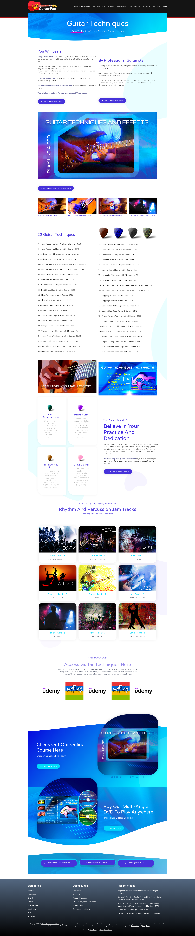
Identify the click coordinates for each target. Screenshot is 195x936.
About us (76, 894)
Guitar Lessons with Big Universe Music (133, 910)
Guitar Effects (99, 6)
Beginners (121, 6)
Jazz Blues (32, 909)
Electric (156, 6)
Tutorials (31, 916)
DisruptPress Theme (106, 930)
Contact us (77, 891)
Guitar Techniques (82, 6)
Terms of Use (135, 926)
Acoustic (146, 6)
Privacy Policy (78, 905)
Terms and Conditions (81, 909)
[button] (97, 145)
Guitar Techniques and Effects (50, 924)
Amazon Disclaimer (80, 898)
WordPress (93, 930)
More (165, 6)
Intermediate (134, 6)
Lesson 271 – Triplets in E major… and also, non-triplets (139, 913)
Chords (111, 6)
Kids (29, 913)
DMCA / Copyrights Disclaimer (84, 902)
